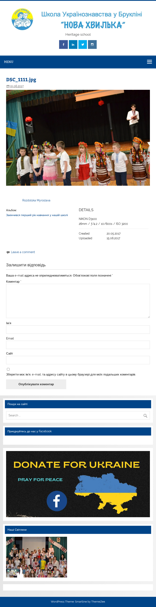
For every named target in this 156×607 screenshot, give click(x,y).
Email (10, 338)
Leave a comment (23, 252)
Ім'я (8, 323)
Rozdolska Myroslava (36, 200)
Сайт (9, 353)
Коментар (13, 281)
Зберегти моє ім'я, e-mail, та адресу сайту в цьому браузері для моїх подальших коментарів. (71, 374)
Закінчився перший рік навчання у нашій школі (37, 215)
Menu (8, 62)
